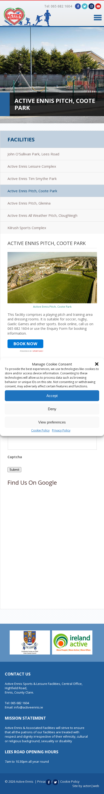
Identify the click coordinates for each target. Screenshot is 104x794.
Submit (14, 469)
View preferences (52, 422)
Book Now (25, 343)
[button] (96, 364)
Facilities (21, 139)
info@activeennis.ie (28, 707)
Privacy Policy (61, 430)
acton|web (91, 786)
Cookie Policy (40, 430)
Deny (52, 409)
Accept (52, 396)
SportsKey (37, 351)
